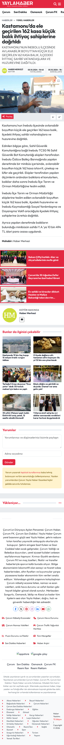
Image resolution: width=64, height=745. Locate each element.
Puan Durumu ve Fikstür (17, 635)
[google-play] (39, 654)
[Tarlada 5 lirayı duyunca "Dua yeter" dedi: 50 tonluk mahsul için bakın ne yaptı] (17, 373)
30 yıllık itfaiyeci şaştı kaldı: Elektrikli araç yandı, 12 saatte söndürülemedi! (16, 415)
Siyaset (9, 729)
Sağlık (44, 727)
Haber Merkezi (27, 313)
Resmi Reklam (39, 668)
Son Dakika (20, 12)
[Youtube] (43, 608)
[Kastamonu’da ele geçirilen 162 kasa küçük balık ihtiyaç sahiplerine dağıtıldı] (32, 94)
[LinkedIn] (37, 608)
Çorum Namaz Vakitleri (17, 625)
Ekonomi (10, 712)
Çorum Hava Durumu (47, 618)
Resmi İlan (23, 668)
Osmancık (36, 12)
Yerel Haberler (25, 20)
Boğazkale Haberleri (15, 703)
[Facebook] (15, 608)
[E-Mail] (21, 319)
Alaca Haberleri (13, 700)
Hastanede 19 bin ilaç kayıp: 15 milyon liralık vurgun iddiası (16, 358)
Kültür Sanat (12, 718)
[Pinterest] (26, 608)
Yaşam (36, 735)
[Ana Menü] (59, 4)
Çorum (6, 12)
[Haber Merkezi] (10, 314)
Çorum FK (51, 12)
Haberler (7, 20)
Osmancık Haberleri (40, 724)
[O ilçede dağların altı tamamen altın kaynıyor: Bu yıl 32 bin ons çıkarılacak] (47, 344)
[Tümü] (60, 502)
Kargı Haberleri (36, 715)
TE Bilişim (57, 719)
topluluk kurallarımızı (31, 472)
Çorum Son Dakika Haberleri (19, 706)
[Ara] (55, 4)
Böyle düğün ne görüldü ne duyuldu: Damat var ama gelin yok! (46, 386)
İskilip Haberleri (13, 715)
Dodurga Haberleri (15, 709)
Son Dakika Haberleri (15, 643)
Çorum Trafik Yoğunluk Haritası (46, 627)
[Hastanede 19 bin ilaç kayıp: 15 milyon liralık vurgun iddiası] (17, 344)
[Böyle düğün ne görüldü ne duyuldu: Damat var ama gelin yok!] (47, 373)
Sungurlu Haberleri (14, 732)
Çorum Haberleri (41, 703)
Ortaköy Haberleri (14, 724)
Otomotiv (10, 727)
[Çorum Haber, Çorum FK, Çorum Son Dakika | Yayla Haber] (17, 4)
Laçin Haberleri (33, 718)
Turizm (35, 732)
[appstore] (23, 654)
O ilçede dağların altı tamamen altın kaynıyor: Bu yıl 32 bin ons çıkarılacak (46, 358)
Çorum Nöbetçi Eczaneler (18, 618)
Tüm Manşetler (44, 635)
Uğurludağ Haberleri (15, 735)
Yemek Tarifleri (13, 738)
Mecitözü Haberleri (14, 721)
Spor (23, 729)
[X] (21, 608)
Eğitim (35, 709)
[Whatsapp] (48, 608)
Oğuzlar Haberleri (40, 721)
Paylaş (9, 116)
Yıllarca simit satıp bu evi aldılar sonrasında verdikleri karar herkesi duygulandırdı (46, 415)
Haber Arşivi (43, 643)
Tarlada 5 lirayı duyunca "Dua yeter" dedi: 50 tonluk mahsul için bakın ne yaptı (17, 386)
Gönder (9, 462)
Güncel (25, 712)
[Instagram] (32, 608)
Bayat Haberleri (36, 700)
